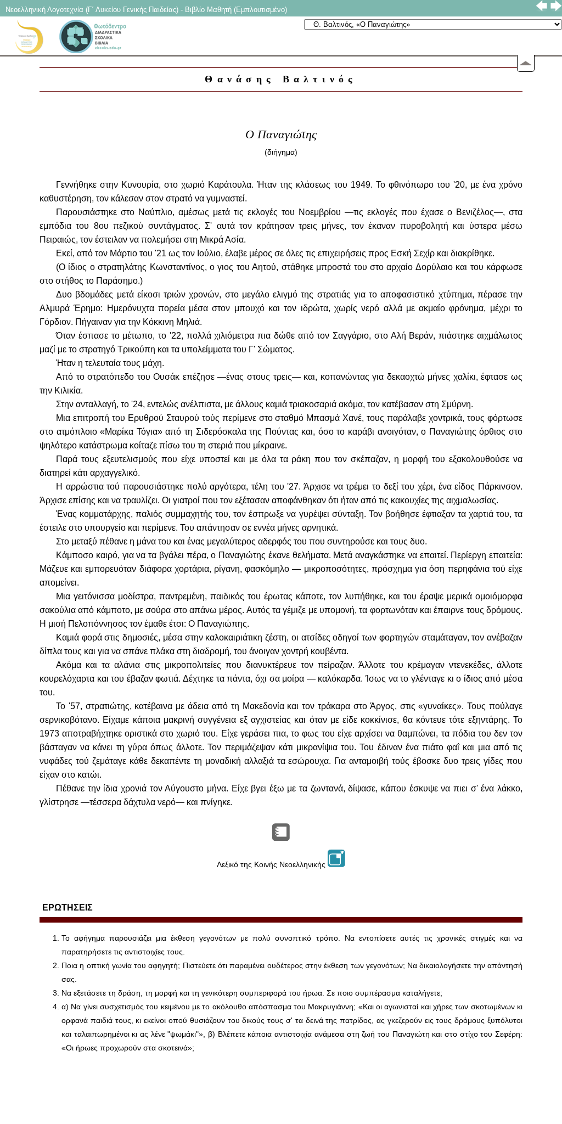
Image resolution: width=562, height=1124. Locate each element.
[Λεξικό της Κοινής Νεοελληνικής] (336, 864)
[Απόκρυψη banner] (526, 63)
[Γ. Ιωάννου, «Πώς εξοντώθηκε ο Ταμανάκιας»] (281, 837)
